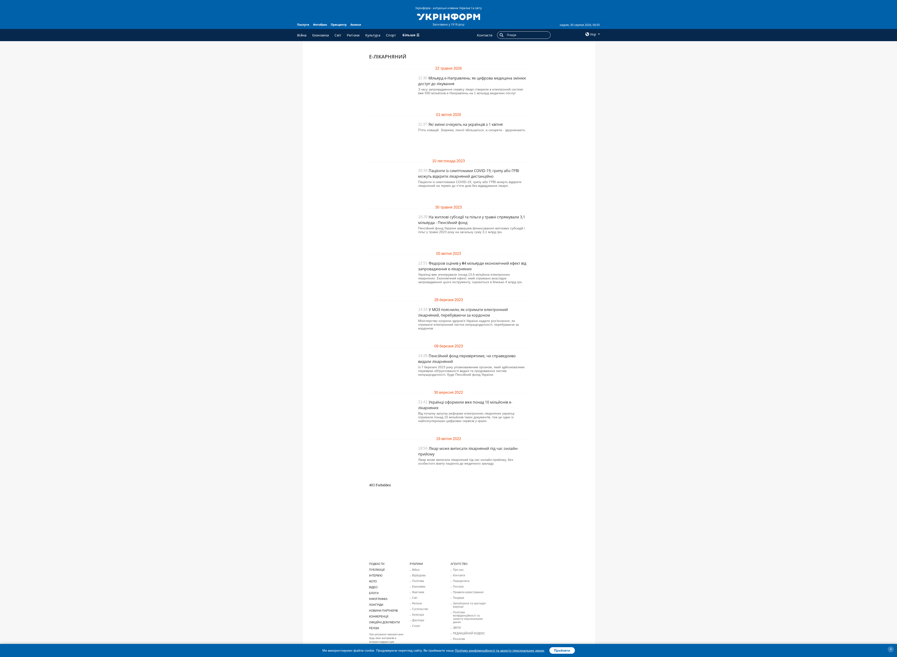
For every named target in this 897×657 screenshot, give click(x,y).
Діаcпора (418, 620)
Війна (302, 35)
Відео (373, 587)
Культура (372, 35)
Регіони (353, 35)
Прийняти (562, 650)
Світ (338, 35)
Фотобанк (320, 25)
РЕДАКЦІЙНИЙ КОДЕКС (469, 633)
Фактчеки (418, 592)
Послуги (303, 25)
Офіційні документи (384, 622)
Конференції (378, 616)
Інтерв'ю (375, 575)
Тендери (458, 597)
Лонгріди (376, 604)
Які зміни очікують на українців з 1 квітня (465, 124)
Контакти (484, 35)
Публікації (376, 569)
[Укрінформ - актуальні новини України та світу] (448, 16)
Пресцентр (339, 25)
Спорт (391, 35)
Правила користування (468, 592)
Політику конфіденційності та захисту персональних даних (499, 650)
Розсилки (459, 639)
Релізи (374, 628)
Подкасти (376, 564)
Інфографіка (378, 599)
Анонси (355, 25)
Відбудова (419, 575)
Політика (418, 581)
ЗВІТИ (457, 627)
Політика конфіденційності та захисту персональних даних (468, 617)
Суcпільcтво (420, 609)
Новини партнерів (383, 610)
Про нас (458, 569)
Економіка (320, 35)
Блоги (374, 593)
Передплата (461, 581)
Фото (373, 581)
